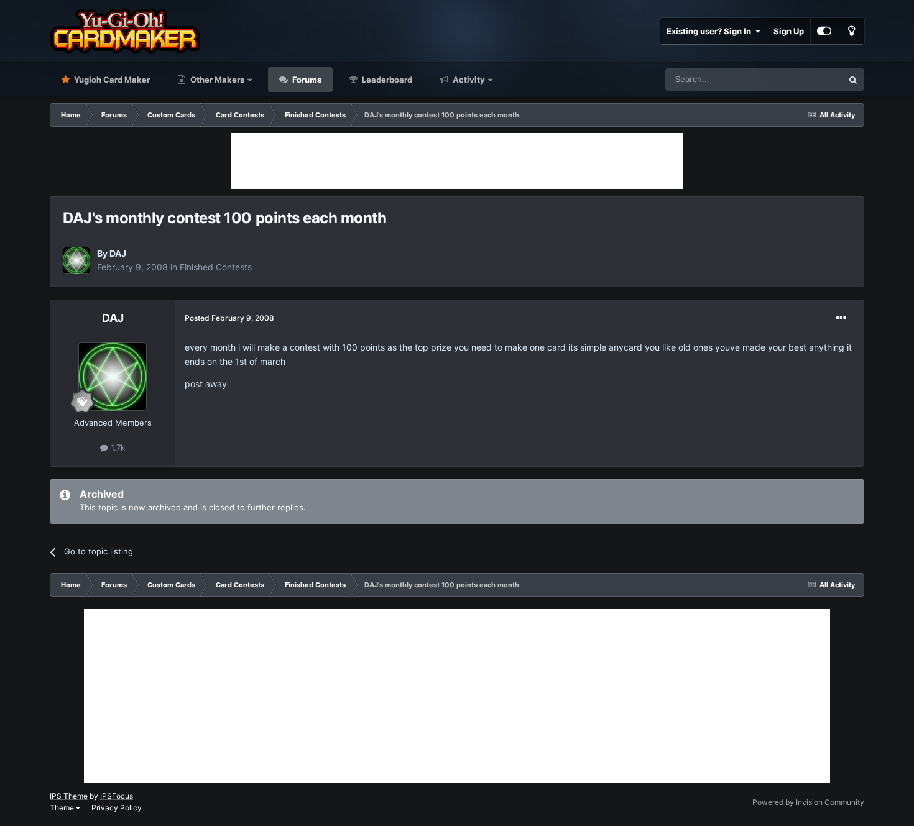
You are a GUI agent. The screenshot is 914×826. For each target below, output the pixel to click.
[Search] (853, 79)
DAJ (117, 253)
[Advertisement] (457, 161)
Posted (229, 318)
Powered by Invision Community (808, 802)
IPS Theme (69, 796)
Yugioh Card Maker (111, 80)
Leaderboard (386, 80)
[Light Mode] (851, 31)
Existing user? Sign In (711, 31)
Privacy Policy (116, 807)
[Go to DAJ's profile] (76, 260)
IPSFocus (116, 796)
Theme (63, 807)
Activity (468, 80)
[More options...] (841, 318)
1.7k (116, 447)
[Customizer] (824, 31)
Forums (305, 80)
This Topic (807, 79)
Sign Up (788, 31)
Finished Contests (216, 267)
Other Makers (216, 80)
